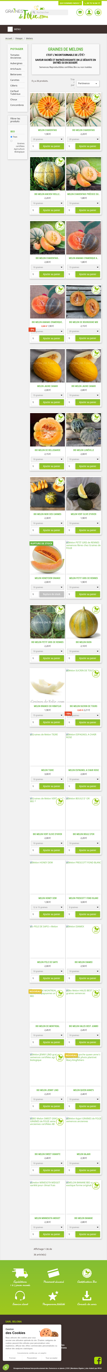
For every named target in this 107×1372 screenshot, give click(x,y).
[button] (6, 1367)
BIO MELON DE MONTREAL (47, 1026)
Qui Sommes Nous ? (70, 3)
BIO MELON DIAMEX (84, 962)
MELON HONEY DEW (47, 898)
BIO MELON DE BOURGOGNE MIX (83, 322)
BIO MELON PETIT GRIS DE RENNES (47, 642)
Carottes (14, 80)
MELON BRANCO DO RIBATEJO (47, 706)
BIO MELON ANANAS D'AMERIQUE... (47, 322)
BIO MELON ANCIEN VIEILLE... (47, 194)
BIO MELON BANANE (83, 1218)
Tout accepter (52, 1358)
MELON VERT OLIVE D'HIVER (83, 514)
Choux (13, 99)
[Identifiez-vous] (89, 12)
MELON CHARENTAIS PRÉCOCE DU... (83, 194)
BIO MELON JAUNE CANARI (83, 386)
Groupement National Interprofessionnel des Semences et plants (39, 1368)
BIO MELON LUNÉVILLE (83, 450)
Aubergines (16, 63)
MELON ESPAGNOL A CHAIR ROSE (83, 770)
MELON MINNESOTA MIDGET (47, 1218)
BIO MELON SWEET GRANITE (47, 1154)
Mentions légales (77, 1368)
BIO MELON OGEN (83, 642)
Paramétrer (32, 1358)
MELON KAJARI (83, 1154)
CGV (68, 1368)
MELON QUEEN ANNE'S (83, 1090)
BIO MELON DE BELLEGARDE (47, 450)
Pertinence (88, 83)
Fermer (12, 1358)
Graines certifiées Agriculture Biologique (19, 147)
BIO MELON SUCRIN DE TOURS (83, 706)
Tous (15, 136)
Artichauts (15, 68)
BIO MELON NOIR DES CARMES (47, 514)
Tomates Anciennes (15, 56)
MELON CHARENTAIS (47, 130)
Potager (16, 49)
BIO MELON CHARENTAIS (83, 130)
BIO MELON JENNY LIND (47, 1090)
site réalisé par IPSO (93, 1368)
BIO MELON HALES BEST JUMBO (83, 1026)
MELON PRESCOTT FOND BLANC (83, 898)
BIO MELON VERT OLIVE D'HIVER (47, 834)
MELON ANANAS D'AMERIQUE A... (83, 258)
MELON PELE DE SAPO (47, 962)
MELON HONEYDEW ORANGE (47, 578)
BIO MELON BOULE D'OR (83, 834)
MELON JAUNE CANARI (47, 386)
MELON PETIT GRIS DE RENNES (83, 578)
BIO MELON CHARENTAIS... (47, 258)
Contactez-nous (79, 12)
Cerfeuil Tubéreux (15, 92)
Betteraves (16, 74)
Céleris (13, 85)
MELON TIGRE (47, 770)
